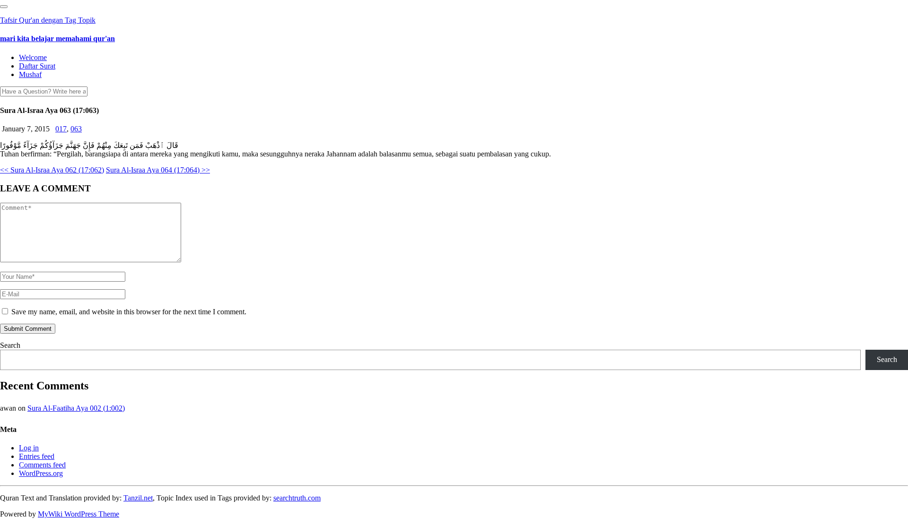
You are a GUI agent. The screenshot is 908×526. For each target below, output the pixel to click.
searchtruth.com (297, 498)
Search (10, 345)
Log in (29, 448)
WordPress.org (41, 473)
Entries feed (36, 456)
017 (61, 129)
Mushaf (30, 74)
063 (76, 129)
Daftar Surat (37, 66)
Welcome (33, 57)
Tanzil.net (138, 498)
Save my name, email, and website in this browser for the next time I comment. (128, 312)
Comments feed (42, 465)
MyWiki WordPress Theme (78, 514)
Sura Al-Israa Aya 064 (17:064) (158, 170)
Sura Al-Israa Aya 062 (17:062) (52, 170)
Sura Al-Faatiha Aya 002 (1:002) (76, 408)
